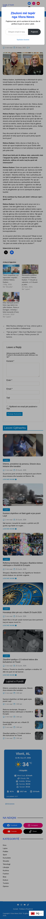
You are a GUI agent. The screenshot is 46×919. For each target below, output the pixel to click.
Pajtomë (34, 32)
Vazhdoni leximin (23, 40)
